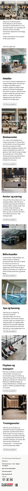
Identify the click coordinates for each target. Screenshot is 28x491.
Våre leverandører (7, 471)
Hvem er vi (5, 461)
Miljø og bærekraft (7, 474)
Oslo (13, 464)
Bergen (18, 464)
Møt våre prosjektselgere (9, 468)
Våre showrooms (7, 464)
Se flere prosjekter (10, 164)
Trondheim (5, 465)
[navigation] (25, 2)
